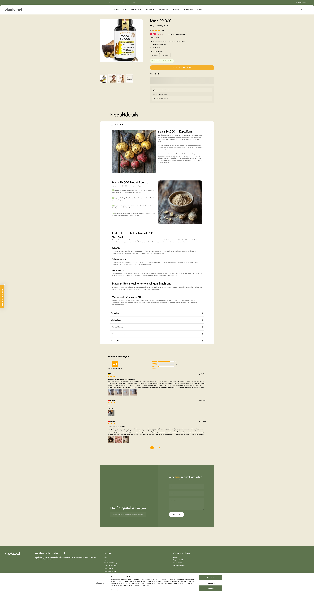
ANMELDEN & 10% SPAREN (173, 310)
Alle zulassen (211, 577)
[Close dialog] (187, 279)
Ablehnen (211, 588)
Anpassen (210, 583)
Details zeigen (115, 589)
